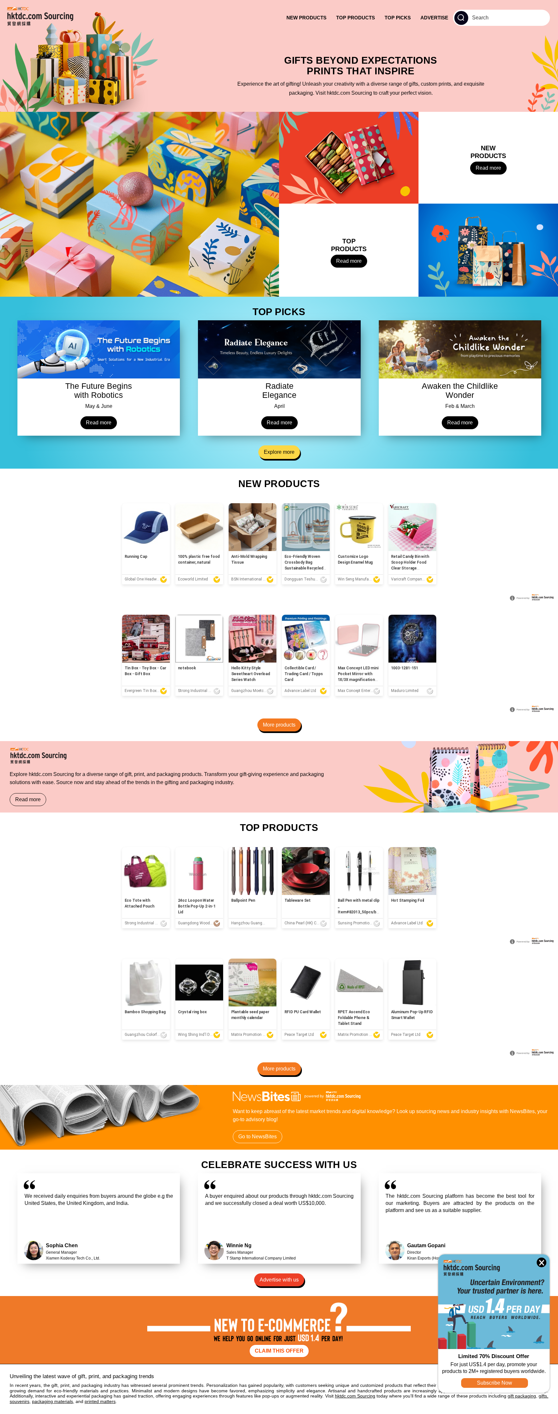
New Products (306, 17)
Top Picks (398, 17)
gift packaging (522, 1395)
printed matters (100, 1401)
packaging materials (52, 1401)
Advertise (434, 17)
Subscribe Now (494, 1383)
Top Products (355, 17)
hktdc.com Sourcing (355, 1395)
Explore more (279, 452)
